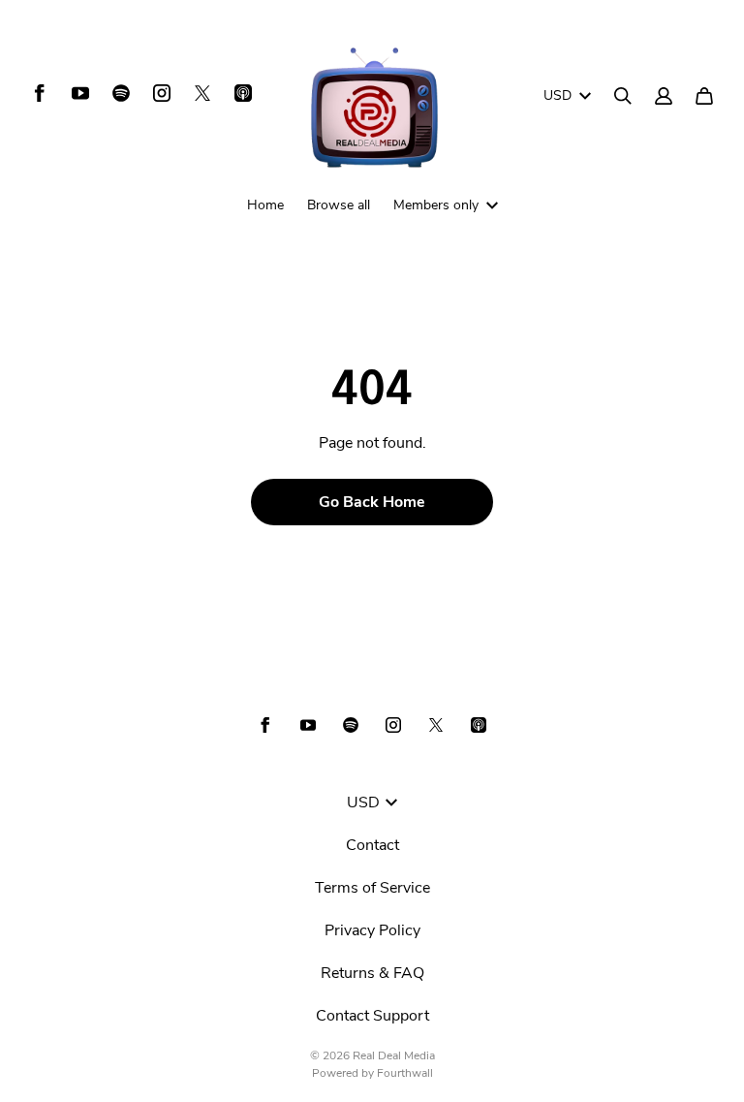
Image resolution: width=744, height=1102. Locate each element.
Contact (372, 845)
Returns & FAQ (372, 973)
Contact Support (372, 1015)
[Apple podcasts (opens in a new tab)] (243, 93)
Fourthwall (405, 1073)
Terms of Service (372, 887)
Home (265, 205)
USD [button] (557, 95)
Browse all (338, 205)
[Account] (663, 96)
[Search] (623, 96)
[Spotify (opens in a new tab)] (121, 93)
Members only (436, 205)
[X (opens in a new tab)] (202, 93)
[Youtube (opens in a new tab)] (80, 93)
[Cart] (704, 96)
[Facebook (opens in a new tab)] (39, 93)
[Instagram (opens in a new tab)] (161, 93)
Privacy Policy (372, 930)
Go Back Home (372, 502)
